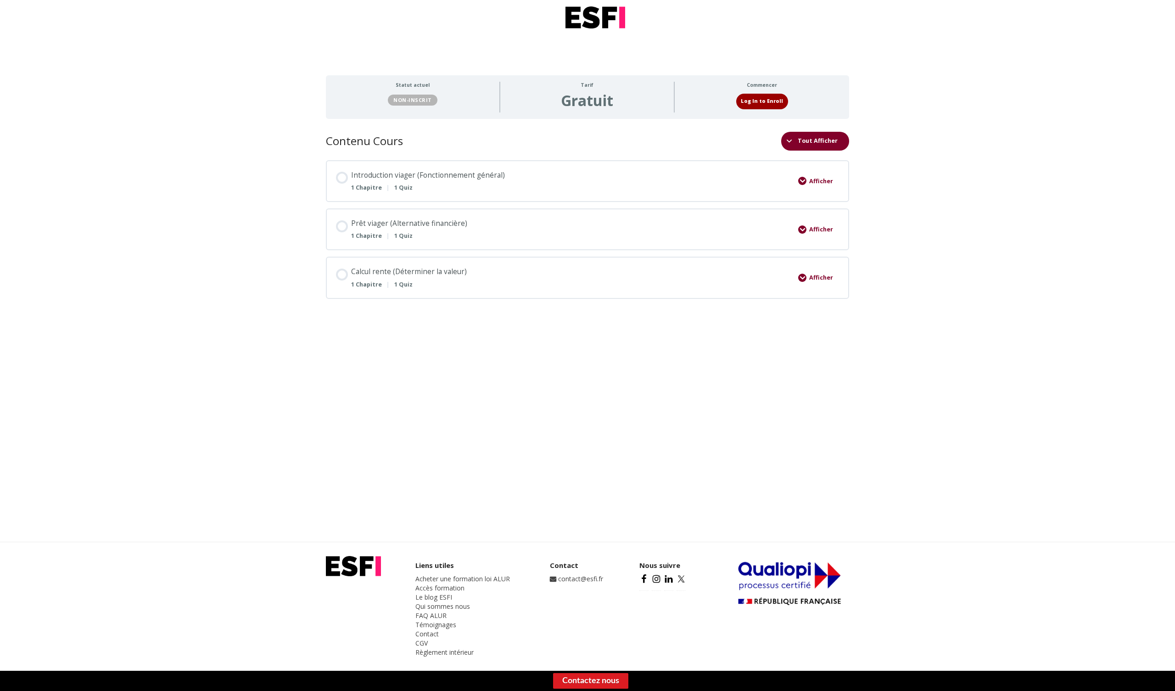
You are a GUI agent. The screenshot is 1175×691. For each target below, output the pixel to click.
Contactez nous (590, 681)
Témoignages (435, 624)
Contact (427, 633)
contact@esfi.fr (579, 578)
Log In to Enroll (762, 101)
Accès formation (439, 588)
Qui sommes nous (442, 606)
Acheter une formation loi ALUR (462, 578)
